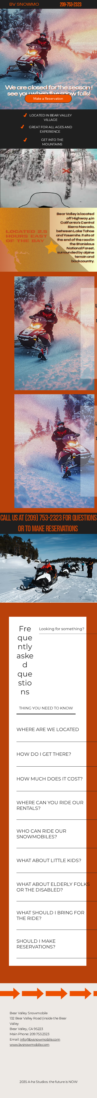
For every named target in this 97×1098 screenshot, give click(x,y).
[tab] (46, 708)
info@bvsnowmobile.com (40, 1039)
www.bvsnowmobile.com (29, 1044)
